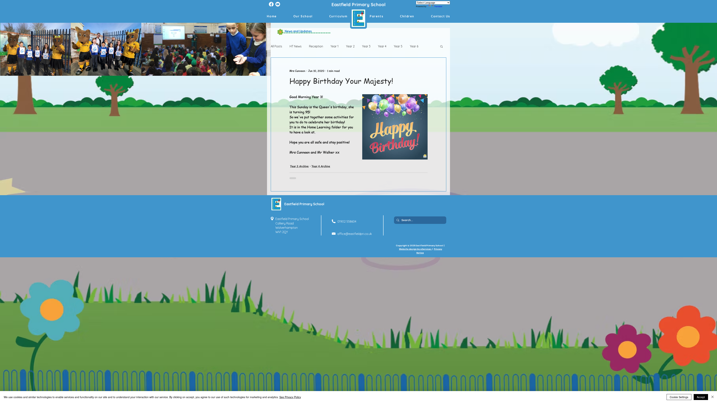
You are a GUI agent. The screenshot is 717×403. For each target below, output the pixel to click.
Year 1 (334, 46)
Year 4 (382, 46)
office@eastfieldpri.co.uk (354, 234)
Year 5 (398, 46)
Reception (316, 46)
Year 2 (350, 46)
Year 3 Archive (299, 166)
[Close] (712, 397)
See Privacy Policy (290, 397)
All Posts (276, 46)
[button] (407, 16)
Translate (438, 6)
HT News (296, 46)
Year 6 (414, 46)
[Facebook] (271, 4)
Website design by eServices (415, 249)
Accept (701, 397)
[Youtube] (277, 4)
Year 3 (366, 46)
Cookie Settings (679, 397)
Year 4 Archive (321, 166)
